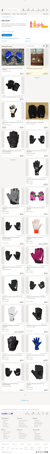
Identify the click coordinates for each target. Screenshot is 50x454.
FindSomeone (45, 444)
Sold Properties (21, 421)
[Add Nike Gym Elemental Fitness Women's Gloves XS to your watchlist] (22, 79)
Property (20, 418)
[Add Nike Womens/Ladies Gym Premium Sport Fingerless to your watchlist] (46, 189)
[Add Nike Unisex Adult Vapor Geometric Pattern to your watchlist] (46, 337)
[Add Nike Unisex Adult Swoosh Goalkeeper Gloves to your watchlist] (46, 161)
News (17, 448)
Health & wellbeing (22, 436)
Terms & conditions (32, 448)
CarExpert (29, 444)
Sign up (43, 10)
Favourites (38, 414)
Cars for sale (36, 420)
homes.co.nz (14, 444)
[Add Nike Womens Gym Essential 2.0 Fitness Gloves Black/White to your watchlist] (46, 132)
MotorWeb (22, 444)
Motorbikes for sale (37, 421)
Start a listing (27, 414)
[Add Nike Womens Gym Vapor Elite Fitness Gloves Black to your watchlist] (22, 249)
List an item (45, 14)
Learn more (24, 409)
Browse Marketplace (6, 14)
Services (20, 429)
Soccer (3, 41)
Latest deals (5, 420)
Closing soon (5, 423)
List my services (22, 438)
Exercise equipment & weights (9, 38)
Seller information (37, 438)
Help (35, 431)
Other (27, 41)
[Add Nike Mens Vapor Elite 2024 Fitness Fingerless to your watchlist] (22, 337)
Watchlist (33, 414)
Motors (35, 418)
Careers (12, 448)
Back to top (26, 400)
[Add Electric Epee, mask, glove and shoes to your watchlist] (46, 50)
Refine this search (7, 35)
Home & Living (5, 426)
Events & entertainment (23, 435)
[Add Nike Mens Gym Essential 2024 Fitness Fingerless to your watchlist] (22, 189)
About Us (8, 448)
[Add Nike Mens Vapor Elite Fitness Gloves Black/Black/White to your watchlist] (22, 365)
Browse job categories (7, 431)
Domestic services (22, 433)
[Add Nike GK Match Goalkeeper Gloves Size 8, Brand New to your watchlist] (22, 104)
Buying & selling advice (38, 423)
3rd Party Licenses (37, 436)
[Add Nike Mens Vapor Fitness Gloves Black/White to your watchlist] (46, 278)
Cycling (27, 38)
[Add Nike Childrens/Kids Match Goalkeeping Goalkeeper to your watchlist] (22, 307)
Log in (47, 10)
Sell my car (36, 426)
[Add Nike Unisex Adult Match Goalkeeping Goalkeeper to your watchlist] (46, 219)
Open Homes (21, 423)
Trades (20, 431)
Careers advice (6, 433)
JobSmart (5, 435)
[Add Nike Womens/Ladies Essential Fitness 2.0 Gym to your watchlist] (22, 278)
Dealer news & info (37, 425)
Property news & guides (23, 420)
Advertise (21, 448)
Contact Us (46, 448)
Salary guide (5, 438)
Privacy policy (25, 448)
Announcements (37, 433)
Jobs (4, 429)
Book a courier (24, 14)
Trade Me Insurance (5, 444)
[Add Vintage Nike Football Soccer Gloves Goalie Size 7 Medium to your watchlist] (22, 50)
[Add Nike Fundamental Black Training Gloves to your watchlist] (46, 104)
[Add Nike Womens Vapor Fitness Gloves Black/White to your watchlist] (46, 307)
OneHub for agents (22, 425)
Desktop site (3, 448)
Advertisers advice (6, 436)
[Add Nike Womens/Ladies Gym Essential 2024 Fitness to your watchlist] (46, 249)
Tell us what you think (34, 409)
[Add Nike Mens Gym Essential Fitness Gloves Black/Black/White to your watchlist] (22, 219)
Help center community (38, 439)
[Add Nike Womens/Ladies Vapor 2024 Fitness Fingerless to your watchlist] (46, 365)
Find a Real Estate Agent (23, 426)
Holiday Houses (37, 444)
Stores (14, 14)
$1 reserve (5, 425)
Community (36, 429)
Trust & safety (37, 435)
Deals (18, 14)
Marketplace (6, 418)
